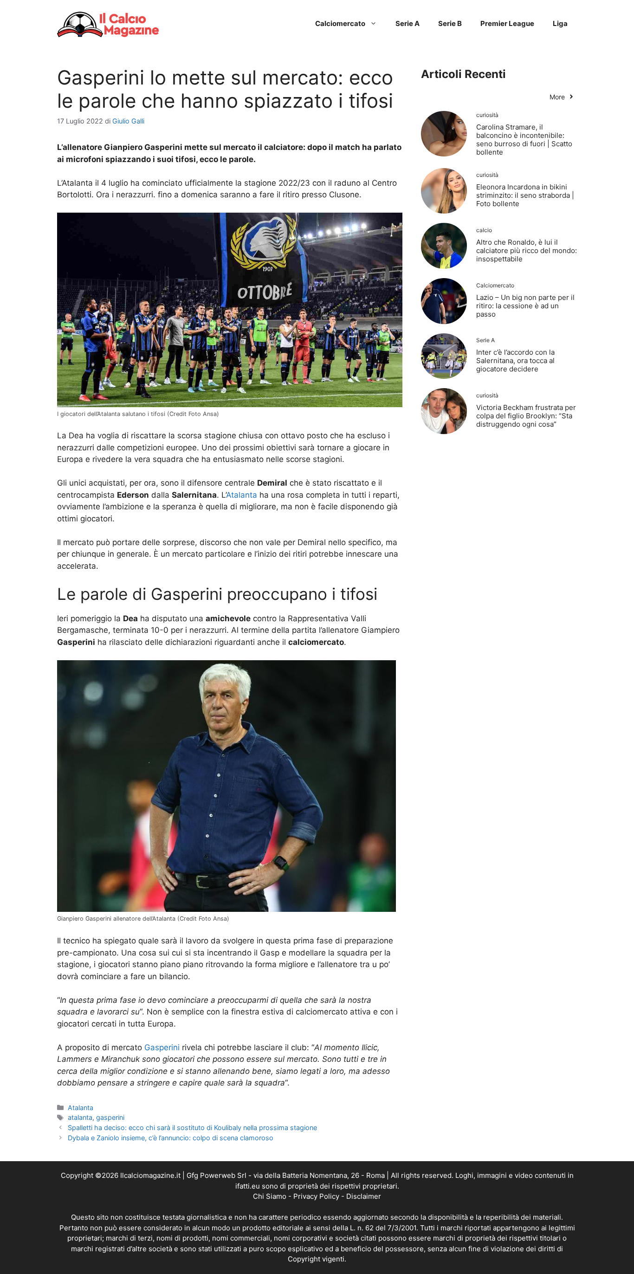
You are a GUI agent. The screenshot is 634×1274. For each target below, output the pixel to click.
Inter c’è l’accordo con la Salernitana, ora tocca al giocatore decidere (515, 360)
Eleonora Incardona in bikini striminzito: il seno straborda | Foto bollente (525, 195)
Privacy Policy (316, 1196)
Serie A (407, 23)
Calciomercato (340, 23)
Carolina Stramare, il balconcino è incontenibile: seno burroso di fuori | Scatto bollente (524, 139)
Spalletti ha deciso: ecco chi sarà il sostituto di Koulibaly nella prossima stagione (192, 1127)
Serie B (450, 23)
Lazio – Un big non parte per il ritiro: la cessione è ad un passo (525, 305)
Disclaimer (363, 1196)
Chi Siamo (269, 1196)
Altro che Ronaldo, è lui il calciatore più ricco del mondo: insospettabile (526, 250)
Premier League (507, 23)
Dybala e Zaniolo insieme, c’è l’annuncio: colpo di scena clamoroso (170, 1138)
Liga (560, 23)
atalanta (80, 1117)
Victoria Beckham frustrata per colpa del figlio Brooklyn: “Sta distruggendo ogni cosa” (526, 416)
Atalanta (241, 495)
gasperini (110, 1117)
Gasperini (162, 1047)
